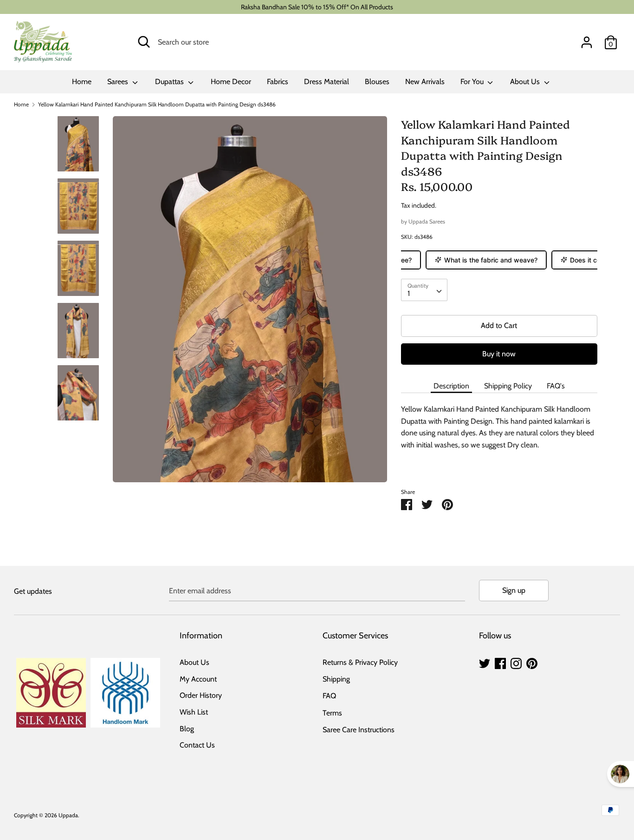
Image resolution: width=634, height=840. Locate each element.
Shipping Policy (508, 385)
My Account (198, 679)
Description (451, 385)
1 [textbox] (409, 293)
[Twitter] (484, 662)
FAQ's (556, 385)
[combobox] (424, 290)
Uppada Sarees (426, 221)
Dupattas (170, 81)
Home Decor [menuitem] (231, 81)
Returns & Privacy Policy (360, 662)
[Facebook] (500, 662)
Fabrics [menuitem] (277, 81)
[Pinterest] (531, 662)
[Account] (586, 38)
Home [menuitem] (81, 81)
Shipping (336, 679)
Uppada (68, 815)
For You (472, 81)
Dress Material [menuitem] (326, 81)
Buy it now (499, 353)
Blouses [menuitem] (377, 81)
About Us (526, 81)
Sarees (118, 81)
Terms (332, 713)
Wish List (194, 712)
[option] (250, 302)
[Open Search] (144, 42)
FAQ (329, 695)
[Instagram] (516, 662)
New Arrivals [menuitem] (425, 81)
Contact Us (197, 745)
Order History (201, 695)
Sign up (513, 590)
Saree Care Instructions (359, 729)
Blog (187, 728)
